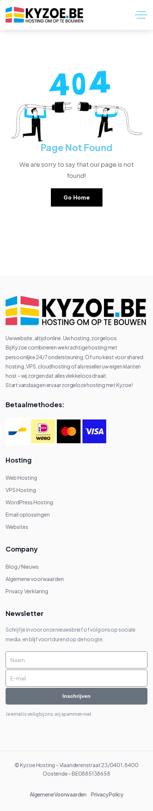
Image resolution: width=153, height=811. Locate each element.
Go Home (77, 197)
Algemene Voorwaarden (60, 794)
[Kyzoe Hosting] (45, 15)
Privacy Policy (107, 794)
